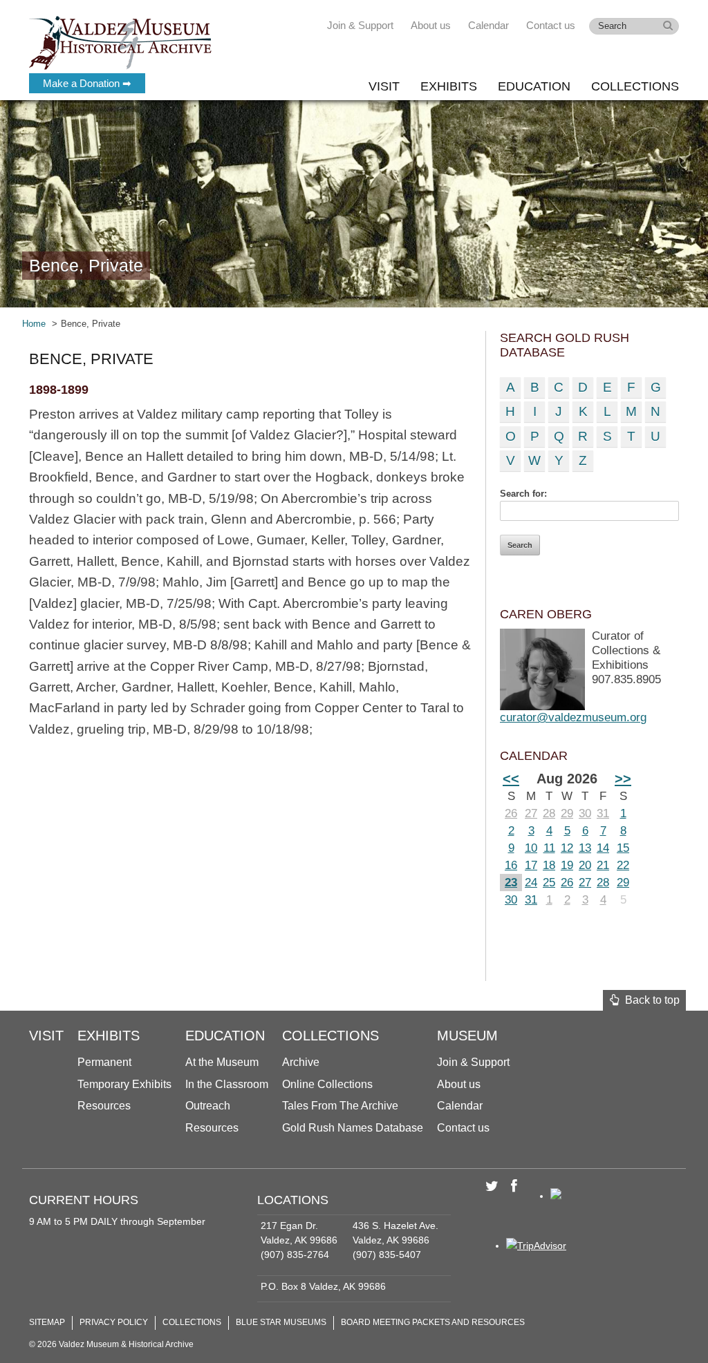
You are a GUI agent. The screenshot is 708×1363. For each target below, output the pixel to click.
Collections (635, 86)
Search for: (523, 493)
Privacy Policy (114, 1322)
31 (603, 813)
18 (549, 865)
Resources (104, 1106)
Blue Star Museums (281, 1322)
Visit (384, 86)
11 (549, 848)
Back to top (650, 1000)
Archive (300, 1062)
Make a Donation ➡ (87, 83)
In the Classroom (226, 1084)
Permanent (104, 1062)
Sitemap (47, 1322)
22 (623, 865)
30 (585, 813)
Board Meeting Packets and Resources (433, 1322)
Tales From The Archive (340, 1106)
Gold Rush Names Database (352, 1128)
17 (531, 865)
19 (567, 865)
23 (511, 882)
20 (585, 865)
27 (531, 813)
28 (549, 813)
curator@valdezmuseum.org (573, 717)
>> (623, 778)
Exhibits (448, 86)
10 (531, 848)
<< (511, 778)
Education (534, 86)
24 (531, 882)
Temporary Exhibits (124, 1084)
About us (431, 25)
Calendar (488, 25)
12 (567, 848)
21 (603, 865)
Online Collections (327, 1084)
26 (511, 813)
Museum (467, 1035)
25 (549, 882)
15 (623, 848)
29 (567, 813)
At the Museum (222, 1062)
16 (511, 865)
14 (603, 848)
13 (585, 848)
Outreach (207, 1106)
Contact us (550, 25)
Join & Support (360, 25)
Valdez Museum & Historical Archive (120, 41)
